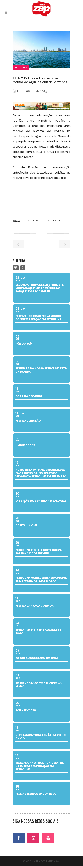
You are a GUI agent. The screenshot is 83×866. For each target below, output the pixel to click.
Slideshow (55, 220)
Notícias (33, 220)
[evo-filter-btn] (16, 267)
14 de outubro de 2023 (31, 91)
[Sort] (22, 267)
